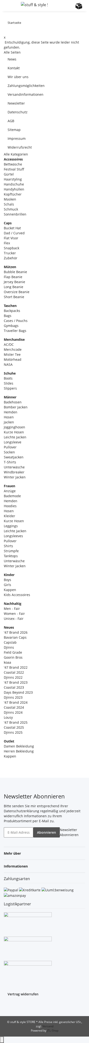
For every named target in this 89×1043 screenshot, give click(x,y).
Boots (8, 378)
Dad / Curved (14, 233)
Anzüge (10, 491)
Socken (9, 452)
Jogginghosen (14, 427)
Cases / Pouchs (16, 320)
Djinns (9, 647)
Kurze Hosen (14, 432)
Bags (7, 315)
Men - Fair (12, 608)
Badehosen (13, 402)
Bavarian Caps (15, 637)
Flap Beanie (13, 277)
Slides (8, 383)
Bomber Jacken (16, 407)
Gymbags (11, 325)
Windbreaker (14, 472)
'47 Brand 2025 (16, 722)
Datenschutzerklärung (21, 811)
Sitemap (14, 129)
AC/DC (9, 344)
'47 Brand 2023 (16, 682)
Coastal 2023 (14, 687)
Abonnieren (46, 832)
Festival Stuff (14, 169)
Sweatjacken (13, 457)
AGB (11, 121)
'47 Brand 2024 (16, 702)
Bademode (12, 496)
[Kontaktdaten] (69, 6)
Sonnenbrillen (15, 214)
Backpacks (12, 310)
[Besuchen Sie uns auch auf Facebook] (7, 1005)
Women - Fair (14, 613)
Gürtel (9, 174)
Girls (7, 584)
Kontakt (14, 68)
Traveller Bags (15, 330)
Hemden (10, 412)
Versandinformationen (25, 94)
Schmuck (11, 209)
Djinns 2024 (13, 712)
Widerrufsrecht (20, 147)
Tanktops (11, 556)
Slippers (10, 388)
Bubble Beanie (15, 272)
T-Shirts (10, 462)
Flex (7, 243)
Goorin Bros (13, 657)
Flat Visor (11, 238)
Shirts (8, 546)
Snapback (11, 248)
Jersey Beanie (14, 282)
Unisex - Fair (13, 618)
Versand (47, 1026)
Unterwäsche (14, 467)
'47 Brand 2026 (16, 632)
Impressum (17, 138)
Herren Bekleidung (19, 751)
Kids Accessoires (17, 594)
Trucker (10, 253)
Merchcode (13, 349)
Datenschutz (18, 112)
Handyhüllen (14, 189)
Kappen (10, 589)
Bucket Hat (12, 228)
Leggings (11, 526)
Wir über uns (18, 77)
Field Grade (13, 652)
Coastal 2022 (14, 672)
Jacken (9, 422)
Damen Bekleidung (19, 746)
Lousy (8, 717)
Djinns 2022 (13, 677)
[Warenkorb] (78, 6)
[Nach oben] (2, 1040)
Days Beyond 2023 (18, 692)
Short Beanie (14, 297)
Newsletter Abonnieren (69, 832)
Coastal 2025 (14, 727)
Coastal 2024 (14, 707)
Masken (10, 199)
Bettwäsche (13, 164)
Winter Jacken (15, 477)
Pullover (10, 447)
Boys (7, 579)
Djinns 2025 (13, 732)
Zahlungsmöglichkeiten (26, 85)
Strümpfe (11, 551)
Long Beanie (13, 287)
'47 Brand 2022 (16, 667)
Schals (9, 204)
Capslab (10, 642)
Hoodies (10, 506)
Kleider (9, 516)
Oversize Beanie (16, 292)
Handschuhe (14, 184)
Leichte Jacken (15, 437)
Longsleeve (12, 442)
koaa (7, 662)
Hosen (9, 417)
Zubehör (10, 258)
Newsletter (16, 103)
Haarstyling (13, 179)
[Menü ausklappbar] (10, 5)
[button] (60, 5)
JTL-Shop (52, 1030)
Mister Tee (12, 354)
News (12, 59)
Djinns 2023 (13, 697)
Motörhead (12, 359)
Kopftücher (13, 194)
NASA (8, 364)
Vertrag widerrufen (23, 994)
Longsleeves (13, 536)
